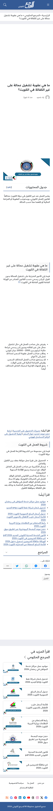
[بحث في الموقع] (5, 5)
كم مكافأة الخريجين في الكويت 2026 (29, 538)
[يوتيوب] (28, 797)
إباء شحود (40, 97)
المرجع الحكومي (32, 15)
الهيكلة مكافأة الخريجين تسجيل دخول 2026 (25, 541)
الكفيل (45, 578)
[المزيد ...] (7, 566)
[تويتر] (17, 566)
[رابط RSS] (7, 797)
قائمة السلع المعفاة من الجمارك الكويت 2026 (24, 544)
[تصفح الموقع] (48, 5)
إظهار (9, 187)
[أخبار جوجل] (11, 797)
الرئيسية (46, 15)
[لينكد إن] (20, 797)
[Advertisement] (26, 53)
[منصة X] (41, 797)
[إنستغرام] (37, 797)
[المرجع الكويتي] (26, 4)
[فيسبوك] (45, 566)
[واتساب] (26, 566)
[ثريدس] (33, 797)
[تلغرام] (24, 797)
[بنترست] (15, 797)
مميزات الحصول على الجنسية (26, 430)
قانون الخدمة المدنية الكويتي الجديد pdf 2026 (24, 535)
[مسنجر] (36, 566)
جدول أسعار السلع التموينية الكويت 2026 (27, 513)
